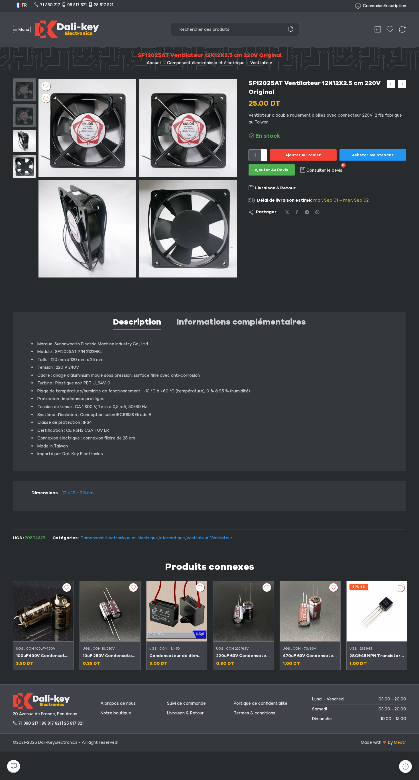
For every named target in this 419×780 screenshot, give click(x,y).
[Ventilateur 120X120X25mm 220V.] (87, 228)
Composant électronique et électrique (206, 63)
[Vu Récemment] (405, 766)
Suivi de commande (186, 703)
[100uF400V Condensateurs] (43, 611)
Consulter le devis (324, 170)
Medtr (400, 742)
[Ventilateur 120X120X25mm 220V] (24, 89)
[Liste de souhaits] (45, 86)
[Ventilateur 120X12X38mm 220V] (391, 84)
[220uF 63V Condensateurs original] (243, 611)
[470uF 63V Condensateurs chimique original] (310, 611)
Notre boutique (116, 713)
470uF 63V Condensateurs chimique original (310, 656)
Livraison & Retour (275, 188)
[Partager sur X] (287, 212)
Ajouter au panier (303, 155)
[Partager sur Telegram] (307, 212)
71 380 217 (50, 5)
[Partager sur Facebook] (297, 212)
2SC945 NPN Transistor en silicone (376, 656)
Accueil (154, 63)
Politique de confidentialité (260, 703)
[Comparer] (45, 98)
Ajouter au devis (271, 170)
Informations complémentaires (241, 321)
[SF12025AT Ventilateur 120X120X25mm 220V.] (188, 228)
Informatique (172, 538)
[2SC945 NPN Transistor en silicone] (377, 611)
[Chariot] (378, 29)
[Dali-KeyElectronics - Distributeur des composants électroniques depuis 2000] (67, 29)
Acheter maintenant (372, 155)
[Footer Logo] (41, 701)
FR (24, 5)
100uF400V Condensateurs (43, 656)
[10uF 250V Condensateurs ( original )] (110, 611)
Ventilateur (261, 63)
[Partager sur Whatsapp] (317, 212)
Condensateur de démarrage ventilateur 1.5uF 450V (176, 656)
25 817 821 (103, 5)
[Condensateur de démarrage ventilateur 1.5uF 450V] (402, 84)
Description (137, 321)
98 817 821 (77, 5)
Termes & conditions (254, 713)
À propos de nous (118, 703)
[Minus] (264, 158)
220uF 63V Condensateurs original (243, 656)
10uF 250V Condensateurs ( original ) (110, 656)
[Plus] (264, 152)
